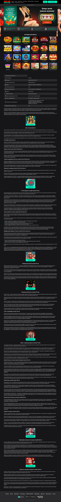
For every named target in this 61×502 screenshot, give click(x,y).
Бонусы (16, 1)
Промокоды (20, 1)
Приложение (37, 1)
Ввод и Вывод (17, 2)
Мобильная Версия (31, 1)
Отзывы (22, 2)
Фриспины (13, 2)
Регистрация (25, 1)
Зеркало (12, 1)
